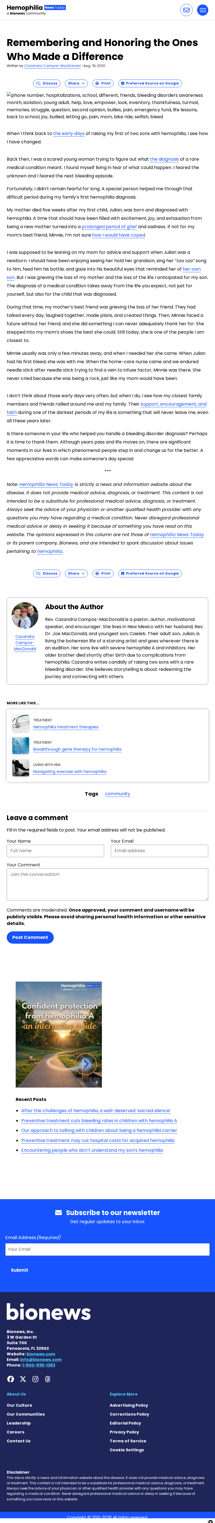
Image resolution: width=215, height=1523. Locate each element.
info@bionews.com (41, 1359)
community (117, 794)
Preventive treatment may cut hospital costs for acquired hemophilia (97, 1140)
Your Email (122, 841)
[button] (186, 10)
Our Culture (19, 1405)
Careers (15, 1432)
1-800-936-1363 (38, 1365)
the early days (69, 133)
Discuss (48, 83)
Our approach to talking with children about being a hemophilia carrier (99, 1130)
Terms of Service (128, 1441)
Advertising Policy (129, 1405)
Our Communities (26, 1414)
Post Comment (30, 937)
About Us (16, 1394)
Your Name (19, 841)
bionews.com (41, 1354)
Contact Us (19, 1441)
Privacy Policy (124, 1432)
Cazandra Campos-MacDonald (52, 65)
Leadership (19, 1423)
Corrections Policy (129, 1414)
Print (105, 83)
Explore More (124, 1394)
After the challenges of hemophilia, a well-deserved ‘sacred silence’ (96, 1110)
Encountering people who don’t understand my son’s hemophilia (92, 1150)
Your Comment (23, 865)
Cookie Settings (127, 1450)
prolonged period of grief (109, 226)
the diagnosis (164, 159)
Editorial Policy (125, 1423)
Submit (19, 1270)
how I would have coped (118, 235)
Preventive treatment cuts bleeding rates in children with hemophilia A (99, 1120)
